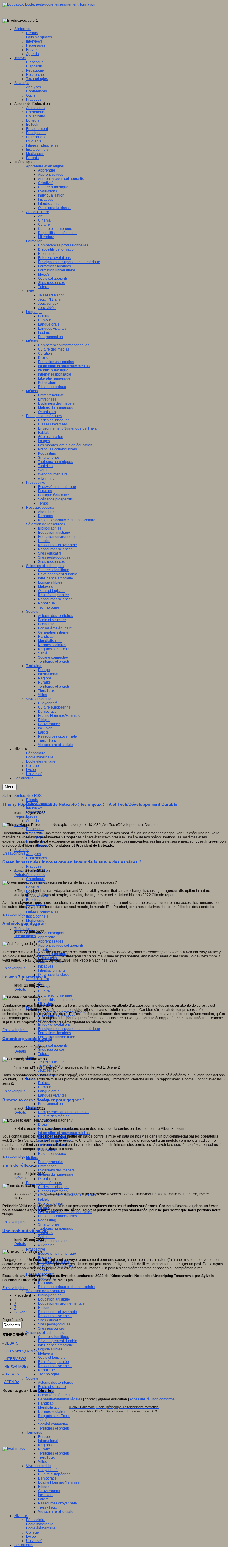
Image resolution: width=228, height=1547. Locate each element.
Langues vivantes (52, 1095)
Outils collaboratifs (53, 1045)
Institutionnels (37, 916)
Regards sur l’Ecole (54, 1416)
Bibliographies (49, 1295)
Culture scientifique (53, 1337)
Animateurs (35, 875)
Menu (9, 787)
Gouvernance (49, 1491)
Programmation (50, 1104)
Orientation (47, 1179)
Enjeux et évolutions (54, 1025)
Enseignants (36, 900)
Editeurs (32, 887)
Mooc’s (44, 1041)
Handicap (46, 1403)
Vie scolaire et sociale (55, 1512)
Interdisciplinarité (52, 970)
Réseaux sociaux (52, 1154)
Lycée (31, 1537)
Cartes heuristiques (53, 1187)
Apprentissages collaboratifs (61, 945)
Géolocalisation (50, 1204)
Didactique (35, 829)
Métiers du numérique (55, 1174)
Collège (32, 1532)
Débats (32, 800)
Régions (45, 1445)
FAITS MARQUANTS (21, 1351)
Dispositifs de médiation (57, 1000)
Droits (43, 1124)
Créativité (45, 950)
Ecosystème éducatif (54, 1395)
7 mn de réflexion (19, 1165)
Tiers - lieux (47, 1507)
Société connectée (53, 1424)
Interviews (34, 808)
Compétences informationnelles (63, 1112)
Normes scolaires (52, 1412)
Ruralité (44, 1449)
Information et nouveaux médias (64, 1133)
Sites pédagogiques (54, 1324)
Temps (43, 1270)
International (48, 1441)
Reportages (23, 817)
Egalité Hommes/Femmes (59, 1482)
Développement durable (57, 1341)
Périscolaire (35, 1520)
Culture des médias (53, 1116)
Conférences (36, 858)
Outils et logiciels (51, 1358)
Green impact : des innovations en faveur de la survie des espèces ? (72, 862)
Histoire (44, 1308)
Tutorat (43, 1054)
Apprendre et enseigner (45, 933)
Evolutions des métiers (56, 1170)
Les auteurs (23, 1545)
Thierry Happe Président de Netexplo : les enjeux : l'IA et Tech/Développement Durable (89, 804)
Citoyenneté (48, 1470)
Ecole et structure (52, 1387)
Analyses (33, 854)
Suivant (20, 1312)
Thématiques (24, 929)
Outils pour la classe (54, 975)
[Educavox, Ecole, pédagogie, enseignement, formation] (48, 4)
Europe (44, 1437)
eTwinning (46, 1245)
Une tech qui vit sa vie (25, 1230)
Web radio (46, 1237)
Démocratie (47, 1478)
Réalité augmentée (53, 1362)
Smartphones (49, 1224)
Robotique (46, 1370)
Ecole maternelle (39, 1524)
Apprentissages (50, 941)
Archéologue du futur (24, 923)
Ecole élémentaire (41, 1528)
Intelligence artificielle (55, 1345)
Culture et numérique (55, 995)
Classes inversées (53, 1191)
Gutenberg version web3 (27, 1038)
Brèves (20, 1178)
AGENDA (11, 1382)
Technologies (49, 1374)
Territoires (34, 1432)
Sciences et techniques (45, 1333)
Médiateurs (35, 920)
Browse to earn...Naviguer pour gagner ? (43, 1099)
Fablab (43, 1199)
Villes (42, 1462)
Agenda (32, 821)
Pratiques (34, 866)
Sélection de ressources (45, 1291)
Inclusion (45, 1495)
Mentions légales (68, 1399)
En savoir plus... (15, 853)
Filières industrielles (42, 912)
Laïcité (43, 1499)
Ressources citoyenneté (57, 1312)
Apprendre (46, 937)
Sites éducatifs (49, 1320)
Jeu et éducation (51, 1062)
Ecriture (44, 1083)
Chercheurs (35, 879)
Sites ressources (51, 1049)
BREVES (11, 1374)
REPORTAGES (16, 1366)
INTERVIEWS (15, 1359)
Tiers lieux (46, 1457)
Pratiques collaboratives (57, 1216)
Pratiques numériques (44, 1183)
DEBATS (11, 1343)
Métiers (32, 1158)
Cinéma (44, 987)
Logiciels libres (50, 1349)
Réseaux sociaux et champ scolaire (66, 1287)
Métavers (45, 1353)
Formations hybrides (54, 1033)
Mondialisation (50, 1407)
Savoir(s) (21, 850)
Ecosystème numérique (57, 1253)
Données (45, 1283)
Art (40, 983)
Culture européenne (54, 1474)
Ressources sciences (55, 1316)
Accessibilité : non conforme (152, 1399)
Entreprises (47, 1166)
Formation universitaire (56, 1037)
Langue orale (49, 1091)
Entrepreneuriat (50, 1162)
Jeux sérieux (48, 1070)
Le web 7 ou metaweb (24, 976)
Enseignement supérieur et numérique (69, 1029)
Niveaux (21, 1516)
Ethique (44, 1487)
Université (34, 1541)
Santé (43, 1420)
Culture (44, 991)
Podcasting (47, 1220)
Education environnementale (61, 1303)
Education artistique (54, 1299)
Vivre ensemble (38, 1466)
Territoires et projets (54, 1428)
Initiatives (45, 966)
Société (32, 1378)
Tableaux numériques (55, 1228)
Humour (44, 1087)
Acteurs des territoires (55, 1382)
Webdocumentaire (53, 1241)
